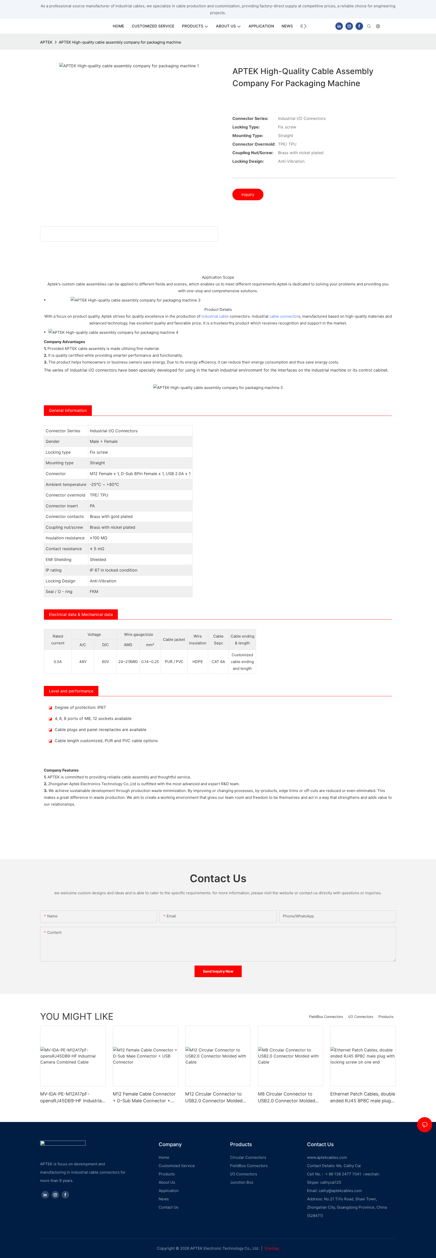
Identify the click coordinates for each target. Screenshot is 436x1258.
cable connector (283, 316)
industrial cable (215, 316)
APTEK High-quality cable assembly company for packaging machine (120, 42)
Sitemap (271, 1248)
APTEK (46, 42)
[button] (305, 26)
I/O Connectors (360, 1016)
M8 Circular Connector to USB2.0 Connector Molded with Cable (286, 1097)
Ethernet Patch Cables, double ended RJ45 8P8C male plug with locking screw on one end (362, 1097)
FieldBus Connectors (326, 1016)
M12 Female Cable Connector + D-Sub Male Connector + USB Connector (144, 1097)
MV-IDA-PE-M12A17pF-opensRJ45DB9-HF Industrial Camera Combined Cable (71, 1097)
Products (385, 1016)
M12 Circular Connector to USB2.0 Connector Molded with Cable (213, 1097)
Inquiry (247, 194)
